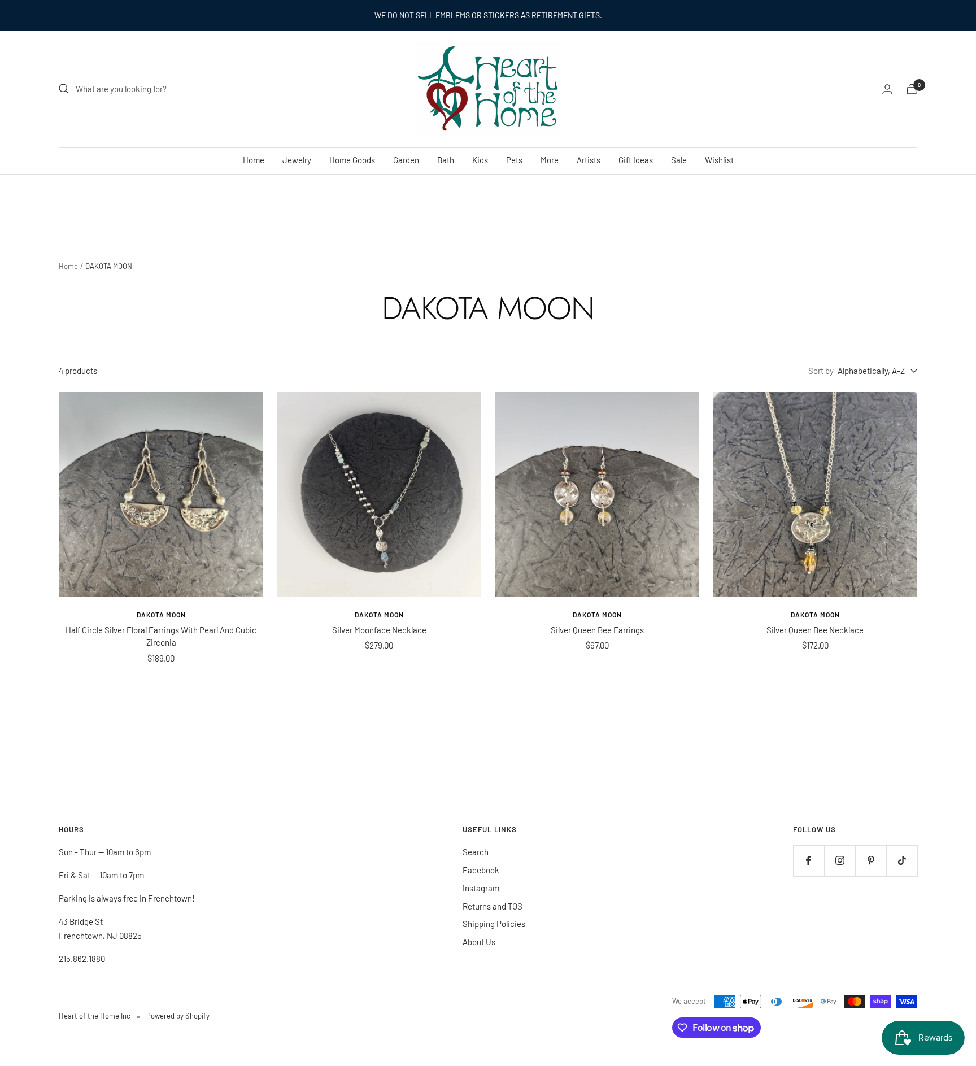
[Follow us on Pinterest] (870, 860)
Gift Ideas (635, 160)
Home (253, 160)
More (550, 160)
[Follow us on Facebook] (808, 860)
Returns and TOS (492, 906)
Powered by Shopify (178, 1015)
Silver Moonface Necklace (379, 630)
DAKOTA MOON (161, 615)
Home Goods (352, 160)
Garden (406, 160)
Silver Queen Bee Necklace (815, 630)
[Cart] (911, 89)
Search (476, 852)
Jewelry (296, 160)
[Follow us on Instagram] (839, 860)
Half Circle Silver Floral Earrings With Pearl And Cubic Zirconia (161, 636)
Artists (588, 160)
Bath (445, 160)
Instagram (481, 888)
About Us (479, 942)
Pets (514, 160)
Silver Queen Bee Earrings (597, 630)
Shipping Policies (494, 924)
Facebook (481, 870)
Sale (679, 160)
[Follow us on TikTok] (901, 860)
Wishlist (719, 160)
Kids (480, 160)
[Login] (887, 89)
